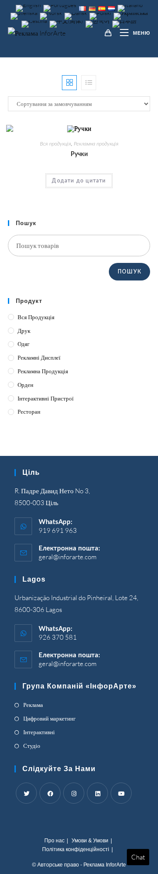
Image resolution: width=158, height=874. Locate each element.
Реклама (33, 704)
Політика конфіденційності (75, 849)
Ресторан (29, 411)
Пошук (129, 271)
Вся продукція (55, 143)
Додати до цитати (79, 180)
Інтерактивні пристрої (46, 398)
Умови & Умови (90, 841)
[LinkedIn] (97, 793)
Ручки (79, 154)
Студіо (31, 745)
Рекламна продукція (96, 143)
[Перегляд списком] (88, 82)
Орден (25, 384)
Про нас (54, 841)
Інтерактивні (39, 732)
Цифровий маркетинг (49, 718)
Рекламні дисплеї (39, 357)
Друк (24, 330)
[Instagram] (73, 793)
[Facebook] (50, 793)
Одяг (23, 343)
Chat (138, 857)
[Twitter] (26, 793)
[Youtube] (121, 793)
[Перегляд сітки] (69, 82)
